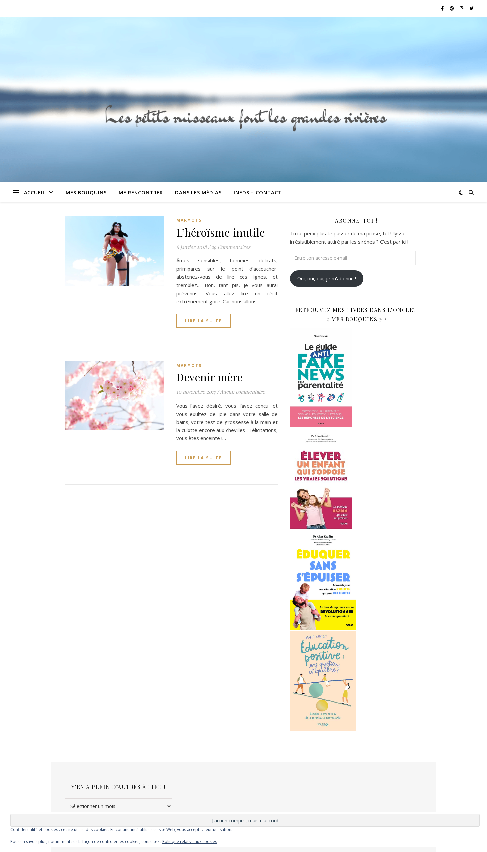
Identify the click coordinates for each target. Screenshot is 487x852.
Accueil (35, 192)
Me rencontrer (141, 192)
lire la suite (203, 321)
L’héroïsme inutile (220, 232)
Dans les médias (198, 192)
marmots (189, 220)
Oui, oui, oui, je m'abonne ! (326, 278)
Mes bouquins (86, 192)
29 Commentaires (230, 247)
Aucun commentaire (242, 391)
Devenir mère (209, 377)
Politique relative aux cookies (189, 841)
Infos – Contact (258, 192)
